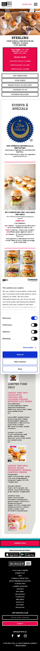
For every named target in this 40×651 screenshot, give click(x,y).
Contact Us (20, 602)
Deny (20, 369)
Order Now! (20, 543)
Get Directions (20, 76)
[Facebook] (13, 636)
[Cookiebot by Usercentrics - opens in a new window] (28, 280)
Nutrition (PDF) (20, 583)
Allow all (20, 354)
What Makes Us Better (20, 570)
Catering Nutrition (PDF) (20, 578)
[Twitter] (18, 636)
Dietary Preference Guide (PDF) (20, 581)
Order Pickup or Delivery (20, 85)
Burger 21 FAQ (20, 573)
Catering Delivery (20, 94)
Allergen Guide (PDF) (20, 586)
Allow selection (20, 362)
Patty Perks (20, 591)
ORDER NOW (20, 221)
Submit (20, 623)
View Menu (20, 80)
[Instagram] (25, 636)
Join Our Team (20, 594)
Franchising (20, 607)
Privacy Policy (21, 645)
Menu (20, 575)
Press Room (20, 599)
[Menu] (36, 4)
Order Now (27, 4)
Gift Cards (20, 605)
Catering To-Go (20, 90)
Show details (28, 347)
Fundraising (20, 597)
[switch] (34, 325)
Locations (20, 589)
